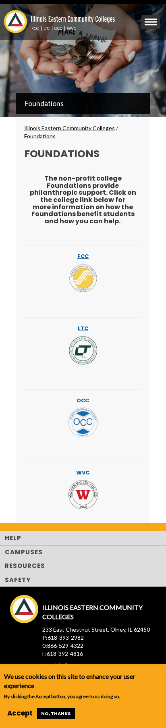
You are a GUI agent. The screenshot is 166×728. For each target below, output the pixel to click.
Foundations (44, 103)
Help (13, 538)
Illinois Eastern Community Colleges (69, 128)
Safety (18, 580)
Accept (20, 713)
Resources (25, 566)
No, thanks (56, 713)
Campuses (24, 552)
